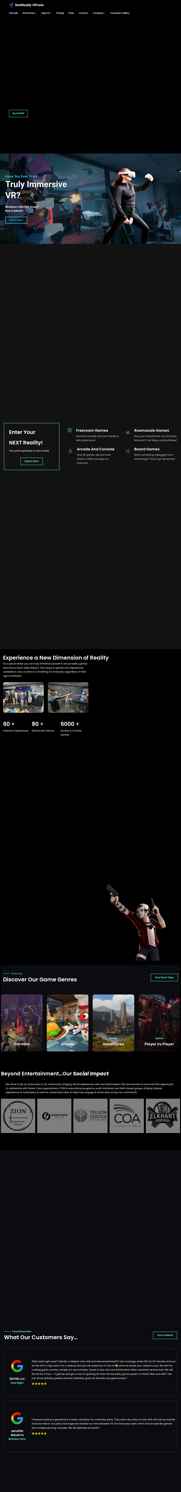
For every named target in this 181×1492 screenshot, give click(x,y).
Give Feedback (165, 1335)
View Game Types (164, 977)
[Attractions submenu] (36, 13)
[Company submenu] (104, 13)
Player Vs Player (159, 1044)
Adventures (113, 1044)
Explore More (32, 461)
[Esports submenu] (51, 13)
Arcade (67, 1044)
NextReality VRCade (29, 5)
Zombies (22, 1044)
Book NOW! (18, 113)
